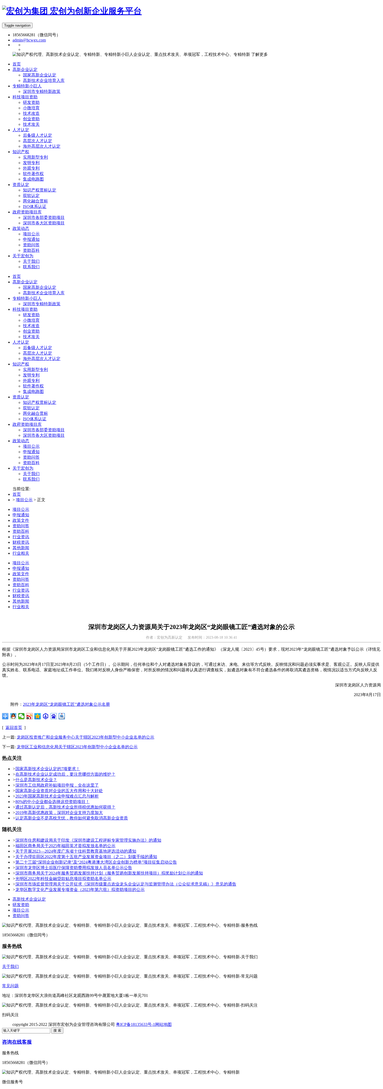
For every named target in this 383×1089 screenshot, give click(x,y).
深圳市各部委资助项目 (44, 430)
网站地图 (163, 1024)
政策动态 (21, 441)
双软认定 (31, 408)
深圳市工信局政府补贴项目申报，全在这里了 (57, 785)
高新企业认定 (25, 282)
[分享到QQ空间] (37, 716)
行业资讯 (21, 537)
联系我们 (31, 479)
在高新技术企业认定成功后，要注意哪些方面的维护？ (65, 774)
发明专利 (31, 375)
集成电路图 (33, 391)
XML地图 (180, 1024)
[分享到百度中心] (45, 716)
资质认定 (21, 397)
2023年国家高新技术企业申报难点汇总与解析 (57, 796)
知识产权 (21, 364)
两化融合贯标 (35, 413)
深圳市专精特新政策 (41, 304)
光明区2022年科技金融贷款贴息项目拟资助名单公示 (63, 878)
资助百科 (31, 462)
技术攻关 (31, 336)
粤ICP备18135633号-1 (135, 1024)
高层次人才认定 (37, 353)
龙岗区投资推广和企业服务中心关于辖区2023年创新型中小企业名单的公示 (85, 737)
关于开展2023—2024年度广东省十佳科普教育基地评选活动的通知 (75, 851)
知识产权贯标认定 (39, 402)
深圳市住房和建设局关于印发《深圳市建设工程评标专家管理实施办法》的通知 (88, 840)
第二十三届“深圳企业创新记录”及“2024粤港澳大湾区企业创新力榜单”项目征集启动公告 (96, 862)
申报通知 (31, 452)
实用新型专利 (35, 369)
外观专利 (31, 380)
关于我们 (31, 473)
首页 (17, 276)
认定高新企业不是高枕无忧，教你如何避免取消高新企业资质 (71, 818)
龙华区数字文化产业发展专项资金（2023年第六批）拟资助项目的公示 (80, 889)
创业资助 (31, 331)
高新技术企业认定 (29, 899)
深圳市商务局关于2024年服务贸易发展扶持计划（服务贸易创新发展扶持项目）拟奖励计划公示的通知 (109, 873)
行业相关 (21, 553)
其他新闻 (21, 548)
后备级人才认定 (37, 347)
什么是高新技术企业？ (36, 779)
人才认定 (21, 342)
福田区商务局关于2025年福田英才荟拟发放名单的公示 (65, 845)
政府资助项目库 (27, 424)
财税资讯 (21, 542)
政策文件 (21, 520)
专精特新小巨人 (27, 298)
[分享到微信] (21, 716)
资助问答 (31, 457)
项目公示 (31, 446)
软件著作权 (33, 386)
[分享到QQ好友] (13, 716)
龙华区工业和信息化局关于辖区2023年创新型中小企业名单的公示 (77, 747)
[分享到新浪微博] (29, 716)
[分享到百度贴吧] (62, 716)
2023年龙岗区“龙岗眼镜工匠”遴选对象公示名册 (66, 704)
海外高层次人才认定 (41, 358)
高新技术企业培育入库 (44, 293)
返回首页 (13, 727)
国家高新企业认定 (39, 287)
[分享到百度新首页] (54, 716)
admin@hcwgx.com (29, 40)
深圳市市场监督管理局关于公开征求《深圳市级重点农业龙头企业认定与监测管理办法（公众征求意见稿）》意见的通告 (125, 884)
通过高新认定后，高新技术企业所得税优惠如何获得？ (65, 807)
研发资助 (31, 315)
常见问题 (10, 986)
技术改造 (31, 326)
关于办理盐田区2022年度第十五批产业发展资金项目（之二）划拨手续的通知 (86, 856)
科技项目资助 (25, 309)
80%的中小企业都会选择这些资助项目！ (52, 801)
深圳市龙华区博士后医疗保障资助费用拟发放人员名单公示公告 (73, 867)
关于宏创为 (23, 468)
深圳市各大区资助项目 (44, 435)
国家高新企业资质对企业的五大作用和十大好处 (59, 790)
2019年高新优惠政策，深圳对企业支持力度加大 (59, 812)
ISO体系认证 (34, 419)
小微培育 (31, 320)
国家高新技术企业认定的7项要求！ (47, 769)
